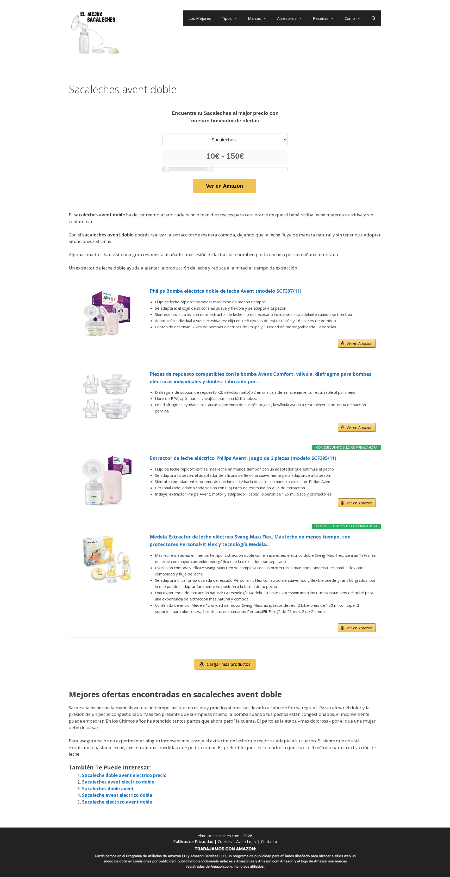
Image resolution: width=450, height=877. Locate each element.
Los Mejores (200, 18)
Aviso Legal (246, 841)
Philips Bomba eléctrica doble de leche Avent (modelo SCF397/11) (225, 291)
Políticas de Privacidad (193, 841)
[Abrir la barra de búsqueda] (373, 18)
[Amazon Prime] (368, 335)
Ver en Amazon (224, 186)
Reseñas (320, 18)
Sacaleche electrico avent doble (117, 802)
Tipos (227, 18)
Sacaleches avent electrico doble (118, 782)
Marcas (254, 18)
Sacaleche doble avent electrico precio (124, 775)
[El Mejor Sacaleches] (95, 33)
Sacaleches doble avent (108, 789)
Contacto (269, 841)
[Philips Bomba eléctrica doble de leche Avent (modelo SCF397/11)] (106, 313)
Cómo (350, 18)
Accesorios (287, 18)
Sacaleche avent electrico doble (117, 795)
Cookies (225, 841)
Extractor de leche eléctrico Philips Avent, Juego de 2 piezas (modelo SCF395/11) (243, 458)
